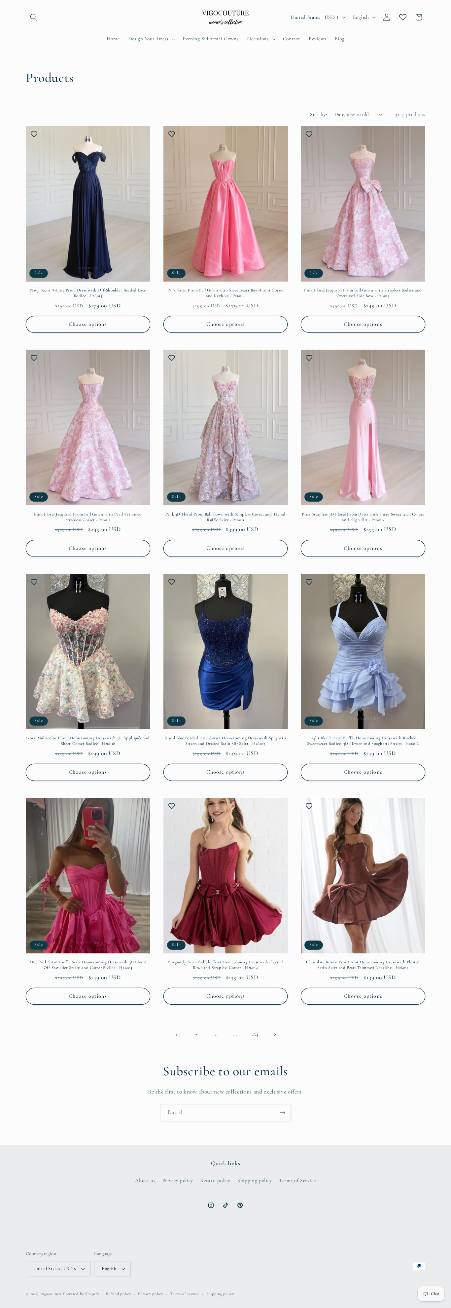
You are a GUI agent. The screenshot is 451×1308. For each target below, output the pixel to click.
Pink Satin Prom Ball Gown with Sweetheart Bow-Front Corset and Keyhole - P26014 (225, 293)
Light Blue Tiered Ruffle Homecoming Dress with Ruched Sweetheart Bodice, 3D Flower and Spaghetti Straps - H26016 (363, 740)
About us (145, 1180)
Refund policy (118, 1293)
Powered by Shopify (81, 1293)
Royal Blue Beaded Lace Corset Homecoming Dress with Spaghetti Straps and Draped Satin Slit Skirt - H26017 (225, 740)
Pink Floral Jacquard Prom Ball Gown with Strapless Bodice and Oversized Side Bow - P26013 (363, 293)
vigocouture (51, 1293)
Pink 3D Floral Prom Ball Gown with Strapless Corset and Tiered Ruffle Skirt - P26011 (225, 517)
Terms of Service (297, 1180)
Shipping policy (254, 1180)
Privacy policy (177, 1180)
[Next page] (274, 1034)
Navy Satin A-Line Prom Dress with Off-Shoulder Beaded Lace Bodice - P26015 (88, 293)
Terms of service (184, 1293)
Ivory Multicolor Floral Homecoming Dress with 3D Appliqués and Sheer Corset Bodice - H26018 (88, 740)
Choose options (88, 324)
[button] (34, 17)
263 (255, 1034)
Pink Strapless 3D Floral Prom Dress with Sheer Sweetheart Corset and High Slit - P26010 (363, 517)
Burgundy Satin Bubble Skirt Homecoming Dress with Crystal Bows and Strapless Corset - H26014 (225, 964)
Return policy (215, 1180)
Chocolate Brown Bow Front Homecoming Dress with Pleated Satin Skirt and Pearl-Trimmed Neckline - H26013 (363, 964)
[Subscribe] (283, 1112)
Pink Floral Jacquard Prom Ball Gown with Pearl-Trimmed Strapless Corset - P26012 (88, 517)
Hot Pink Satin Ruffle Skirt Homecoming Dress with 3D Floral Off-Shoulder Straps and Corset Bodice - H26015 (88, 964)
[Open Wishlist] (403, 17)
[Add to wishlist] (34, 134)
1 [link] (176, 1034)
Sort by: (318, 114)
